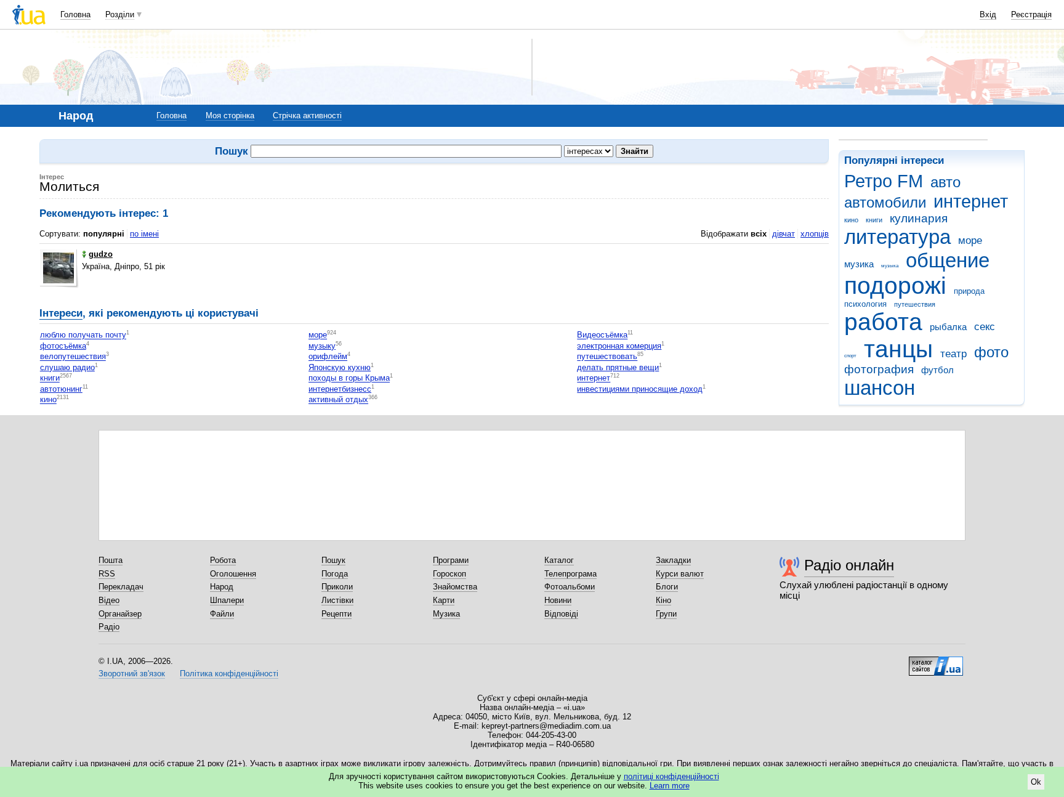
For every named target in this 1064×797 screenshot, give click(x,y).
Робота (223, 560)
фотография (879, 369)
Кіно (663, 600)
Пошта (111, 560)
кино (851, 220)
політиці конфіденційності (671, 776)
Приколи (337, 586)
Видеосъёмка (602, 335)
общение (947, 260)
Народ (221, 586)
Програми (451, 560)
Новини (557, 600)
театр (953, 354)
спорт (850, 355)
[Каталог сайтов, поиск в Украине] (936, 661)
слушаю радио (67, 367)
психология (865, 304)
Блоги (667, 586)
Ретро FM (883, 181)
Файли (222, 613)
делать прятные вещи (618, 367)
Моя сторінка (230, 115)
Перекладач (121, 586)
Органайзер (120, 613)
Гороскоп (449, 573)
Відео (109, 600)
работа (883, 322)
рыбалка (948, 327)
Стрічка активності (307, 115)
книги (874, 220)
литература (897, 236)
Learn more (670, 785)
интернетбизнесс (339, 389)
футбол (937, 370)
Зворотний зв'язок (132, 673)
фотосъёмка (63, 345)
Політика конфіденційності (229, 673)
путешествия (914, 304)
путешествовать (607, 357)
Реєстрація (1031, 14)
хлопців (814, 233)
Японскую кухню (339, 367)
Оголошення (233, 573)
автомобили (885, 203)
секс (984, 327)
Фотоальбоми (569, 586)
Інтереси (61, 313)
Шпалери (227, 600)
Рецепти (336, 613)
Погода (334, 573)
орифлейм (327, 357)
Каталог (559, 560)
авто (945, 182)
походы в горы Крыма (349, 378)
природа (969, 291)
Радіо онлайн (849, 565)
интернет (970, 201)
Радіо (109, 626)
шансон (879, 387)
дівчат (783, 233)
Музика (446, 613)
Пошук (333, 560)
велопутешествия (73, 357)
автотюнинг (61, 389)
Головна (75, 14)
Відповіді (561, 613)
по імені (144, 233)
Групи (666, 613)
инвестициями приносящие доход (640, 389)
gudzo (101, 254)
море (970, 240)
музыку (322, 345)
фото (991, 352)
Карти (443, 600)
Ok (1036, 782)
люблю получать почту (83, 335)
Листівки (337, 600)
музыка (889, 266)
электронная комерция (619, 345)
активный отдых (338, 400)
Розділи (119, 14)
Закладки (673, 560)
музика (859, 264)
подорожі (895, 285)
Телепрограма (570, 573)
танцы (898, 349)
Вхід (988, 14)
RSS (107, 573)
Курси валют (680, 573)
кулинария (919, 218)
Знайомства (455, 586)
